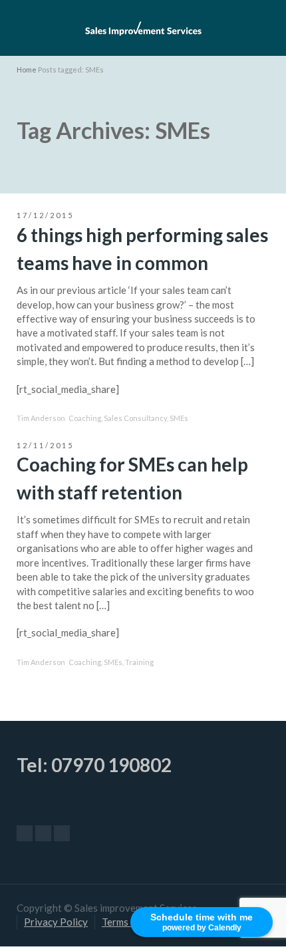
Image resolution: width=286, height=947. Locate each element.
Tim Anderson (41, 418)
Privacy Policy (56, 922)
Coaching (85, 418)
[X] (43, 833)
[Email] (25, 833)
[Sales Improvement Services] (143, 27)
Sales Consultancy (135, 418)
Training (139, 662)
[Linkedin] (62, 833)
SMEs (179, 418)
